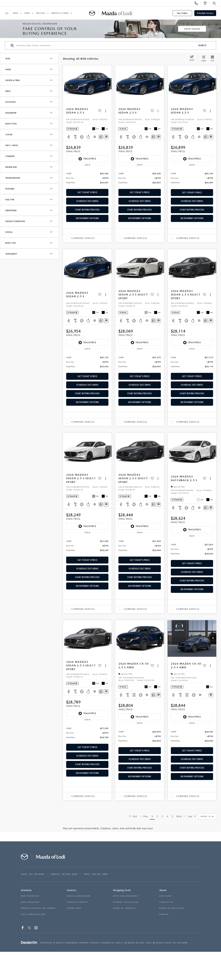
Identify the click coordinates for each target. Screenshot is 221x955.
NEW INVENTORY (30, 896)
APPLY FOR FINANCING (125, 896)
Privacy (95, 943)
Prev (144, 816)
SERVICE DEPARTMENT (79, 896)
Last (191, 816)
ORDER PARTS (74, 908)
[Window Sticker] (106, 137)
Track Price (89, 159)
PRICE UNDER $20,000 (33, 914)
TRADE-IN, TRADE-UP (124, 908)
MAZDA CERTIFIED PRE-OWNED (38, 908)
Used (27, 13)
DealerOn (71, 943)
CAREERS (163, 914)
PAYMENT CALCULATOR (125, 902)
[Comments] (101, 137)
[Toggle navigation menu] (5, 13)
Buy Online (182, 13)
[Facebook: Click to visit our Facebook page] (23, 928)
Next (180, 816)
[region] (87, 177)
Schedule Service (205, 13)
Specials (40, 13)
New (15, 13)
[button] (108, 83)
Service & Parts (60, 13)
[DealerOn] (29, 942)
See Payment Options (87, 218)
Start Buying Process (87, 210)
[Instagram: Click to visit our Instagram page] (36, 928)
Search (202, 45)
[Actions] (105, 111)
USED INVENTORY (30, 902)
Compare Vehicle (83, 238)
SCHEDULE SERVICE (77, 902)
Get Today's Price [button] (87, 192)
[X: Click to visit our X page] (29, 928)
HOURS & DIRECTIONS (171, 908)
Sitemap (83, 943)
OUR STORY (165, 896)
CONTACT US (166, 902)
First (134, 816)
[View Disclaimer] (94, 136)
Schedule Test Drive (87, 201)
